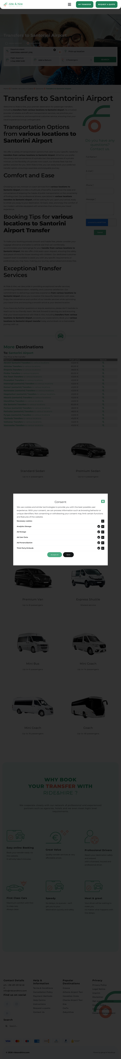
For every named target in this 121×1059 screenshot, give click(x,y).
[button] (60, 521)
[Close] (102, 501)
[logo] (13, 3)
